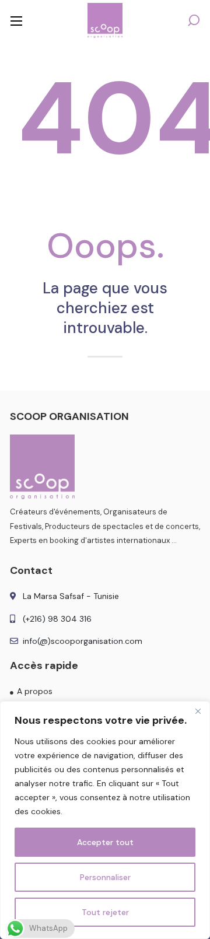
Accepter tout (105, 842)
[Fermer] (198, 711)
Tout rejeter (105, 912)
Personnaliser (105, 877)
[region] (105, 820)
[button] (194, 20)
